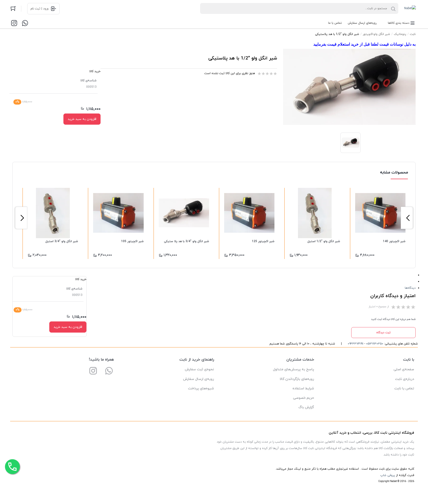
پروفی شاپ (387, 475)
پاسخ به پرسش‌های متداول (293, 369)
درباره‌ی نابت (404, 379)
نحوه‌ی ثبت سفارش (199, 369)
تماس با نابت (404, 388)
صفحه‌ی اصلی (404, 369)
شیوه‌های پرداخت (201, 388)
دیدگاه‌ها (410, 288)
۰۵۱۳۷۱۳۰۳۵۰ (374, 344)
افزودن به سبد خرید (82, 119)
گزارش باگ (306, 407)
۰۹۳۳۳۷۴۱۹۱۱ (355, 344)
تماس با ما (335, 23)
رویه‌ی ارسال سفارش (198, 379)
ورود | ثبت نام (39, 9)
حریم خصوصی (303, 398)
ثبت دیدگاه (383, 333)
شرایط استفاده (303, 388)
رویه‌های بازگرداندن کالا (297, 379)
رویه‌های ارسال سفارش (362, 23)
